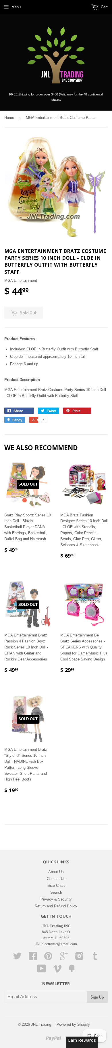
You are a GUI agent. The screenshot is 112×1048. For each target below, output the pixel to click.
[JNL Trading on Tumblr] (95, 958)
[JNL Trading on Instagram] (79, 958)
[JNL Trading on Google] (63, 958)
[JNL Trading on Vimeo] (57, 971)
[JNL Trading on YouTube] (41, 971)
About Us (56, 872)
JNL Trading (41, 1024)
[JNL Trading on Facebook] (32, 958)
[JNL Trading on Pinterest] (48, 958)
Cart (104, 7)
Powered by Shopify (73, 1024)
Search (56, 892)
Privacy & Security (56, 899)
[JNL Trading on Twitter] (17, 958)
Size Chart (56, 885)
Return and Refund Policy (56, 906)
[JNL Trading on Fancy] (72, 971)
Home (9, 117)
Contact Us (56, 879)
